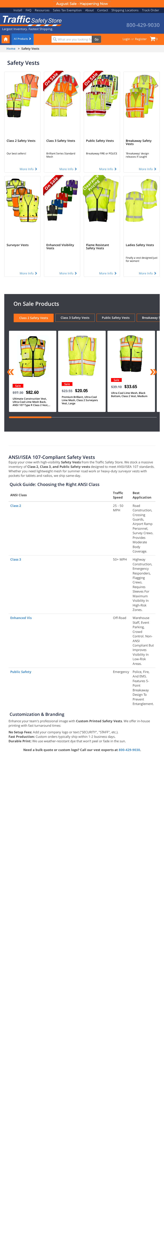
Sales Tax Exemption (67, 10)
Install (17, 10)
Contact (102, 10)
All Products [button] (21, 39)
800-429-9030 (129, 750)
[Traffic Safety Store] (31, 20)
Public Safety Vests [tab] (116, 318)
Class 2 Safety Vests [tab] (33, 318)
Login (126, 39)
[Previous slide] (10, 372)
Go (96, 39)
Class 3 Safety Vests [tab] (75, 318)
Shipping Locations (125, 10)
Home (10, 48)
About (89, 10)
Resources (42, 10)
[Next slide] (153, 372)
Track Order (150, 10)
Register (141, 39)
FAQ (28, 10)
